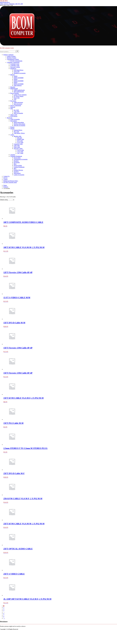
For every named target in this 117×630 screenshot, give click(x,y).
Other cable (17, 147)
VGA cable (20, 142)
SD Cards (16, 131)
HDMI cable (20, 139)
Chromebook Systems (13, 59)
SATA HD (16, 71)
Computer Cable (18, 144)
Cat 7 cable (20, 153)
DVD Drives (13, 116)
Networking (13, 121)
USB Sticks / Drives (19, 133)
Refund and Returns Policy (10, 181)
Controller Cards (14, 65)
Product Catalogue (8, 54)
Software (12, 107)
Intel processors (18, 104)
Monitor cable (17, 136)
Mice (15, 164)
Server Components (15, 105)
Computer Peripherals (16, 156)
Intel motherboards (19, 91)
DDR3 (15, 82)
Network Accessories (19, 125)
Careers (5, 179)
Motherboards (14, 88)
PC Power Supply (18, 96)
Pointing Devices (18, 170)
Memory (12, 74)
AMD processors (18, 102)
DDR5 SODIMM (18, 77)
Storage (12, 128)
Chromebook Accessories (20, 159)
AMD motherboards (19, 90)
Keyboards (17, 162)
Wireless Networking (19, 124)
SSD (11, 108)
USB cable (17, 145)
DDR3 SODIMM (18, 84)
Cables (12, 134)
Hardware (9, 117)
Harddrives (13, 68)
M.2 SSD (16, 110)
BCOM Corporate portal (10, 182)
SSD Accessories (18, 113)
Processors (13, 101)
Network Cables (18, 148)
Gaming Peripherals (19, 167)
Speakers (16, 171)
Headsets (16, 161)
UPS (15, 99)
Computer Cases (14, 64)
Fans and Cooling (15, 67)
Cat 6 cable (20, 151)
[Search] (17, 51)
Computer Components (13, 62)
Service (5, 178)
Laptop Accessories (19, 174)
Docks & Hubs (18, 165)
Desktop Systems (11, 57)
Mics (15, 168)
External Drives (18, 130)
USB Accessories (15, 119)
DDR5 (15, 76)
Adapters (12, 154)
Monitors (12, 87)
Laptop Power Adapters (20, 94)
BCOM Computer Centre (7, 48)
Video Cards (13, 114)
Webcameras (17, 173)
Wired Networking (19, 122)
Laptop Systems (11, 56)
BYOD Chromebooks (16, 61)
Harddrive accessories (20, 73)
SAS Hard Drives (18, 70)
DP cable (19, 137)
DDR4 (15, 79)
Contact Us (6, 176)
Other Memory (18, 85)
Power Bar (17, 97)
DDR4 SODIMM (18, 81)
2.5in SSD (16, 111)
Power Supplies (14, 93)
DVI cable (20, 141)
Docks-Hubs (17, 158)
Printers (12, 127)
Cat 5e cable (20, 150)
